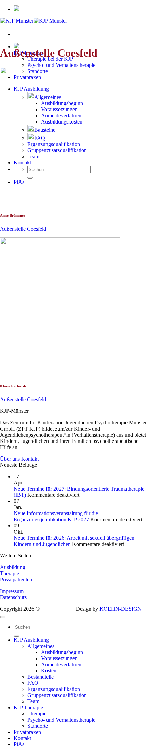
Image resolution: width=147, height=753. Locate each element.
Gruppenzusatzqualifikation (57, 695)
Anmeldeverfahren (61, 664)
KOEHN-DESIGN (120, 609)
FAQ (32, 683)
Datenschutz (13, 597)
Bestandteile (40, 677)
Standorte (37, 726)
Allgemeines (40, 646)
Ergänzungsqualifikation (53, 689)
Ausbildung (12, 567)
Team (33, 701)
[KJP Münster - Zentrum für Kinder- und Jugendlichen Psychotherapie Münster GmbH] (33, 21)
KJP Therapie (28, 707)
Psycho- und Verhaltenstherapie (61, 65)
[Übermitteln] (16, 636)
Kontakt (22, 738)
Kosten (48, 671)
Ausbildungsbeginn (62, 652)
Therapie (9, 573)
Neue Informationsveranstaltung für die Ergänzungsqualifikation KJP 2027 (56, 516)
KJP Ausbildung (31, 640)
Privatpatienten (16, 579)
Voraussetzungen (59, 658)
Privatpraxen (27, 732)
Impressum (12, 591)
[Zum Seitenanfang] (2, 617)
